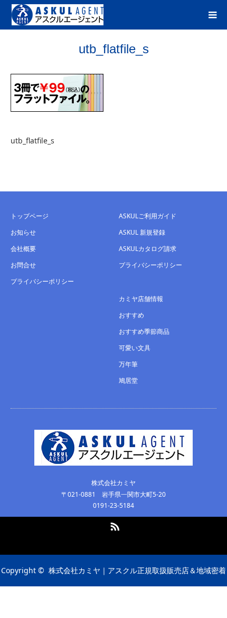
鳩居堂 (128, 380)
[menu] (212, 15)
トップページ (30, 215)
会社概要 (23, 248)
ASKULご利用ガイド (147, 215)
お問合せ (23, 264)
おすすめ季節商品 (144, 331)
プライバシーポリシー (42, 281)
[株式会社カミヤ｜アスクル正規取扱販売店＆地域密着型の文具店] (57, 14)
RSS (113, 525)
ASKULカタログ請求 (147, 248)
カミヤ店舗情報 (141, 298)
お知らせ (23, 232)
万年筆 (128, 364)
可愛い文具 (134, 347)
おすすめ (131, 315)
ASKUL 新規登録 (142, 232)
